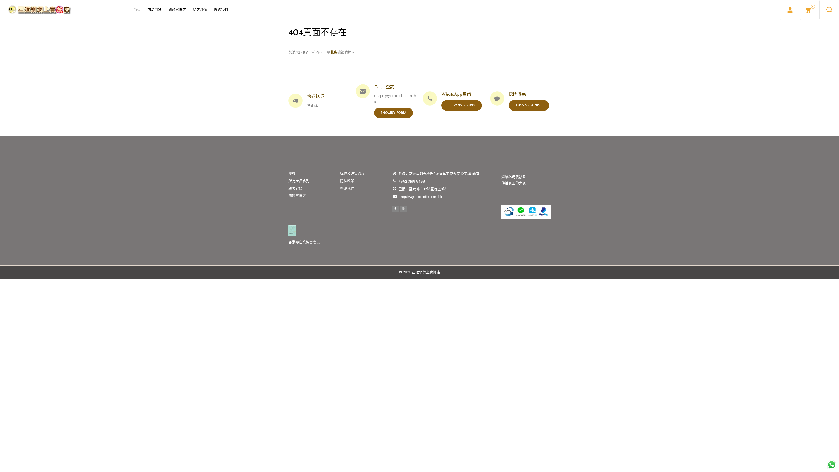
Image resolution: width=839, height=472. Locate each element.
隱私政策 (347, 181)
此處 (333, 52)
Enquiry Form (393, 112)
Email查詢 (384, 87)
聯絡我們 (221, 9)
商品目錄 (154, 9)
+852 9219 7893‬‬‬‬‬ (461, 105)
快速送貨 (315, 97)
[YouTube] (403, 209)
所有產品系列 (298, 181)
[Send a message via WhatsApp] (832, 465)
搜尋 (291, 173)
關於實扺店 (177, 9)
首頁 (136, 9)
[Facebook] (395, 209)
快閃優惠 (517, 94)
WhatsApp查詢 (456, 94)
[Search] (829, 10)
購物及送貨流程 (352, 173)
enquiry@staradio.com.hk (420, 196)
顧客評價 (200, 9)
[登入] (790, 10)
